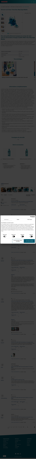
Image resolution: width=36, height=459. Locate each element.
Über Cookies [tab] (30, 219)
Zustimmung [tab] (6, 219)
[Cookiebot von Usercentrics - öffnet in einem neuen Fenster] (31, 216)
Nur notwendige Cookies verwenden (18, 241)
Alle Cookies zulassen (29, 240)
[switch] (13, 236)
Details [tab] (18, 219)
